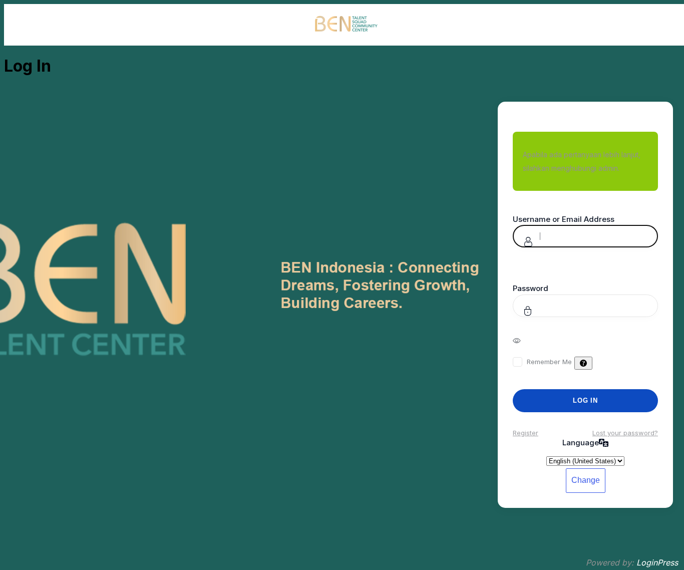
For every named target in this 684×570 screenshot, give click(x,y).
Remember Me (549, 362)
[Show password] (523, 340)
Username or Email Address (563, 219)
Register (525, 433)
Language (580, 442)
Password (530, 288)
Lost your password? (625, 433)
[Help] (583, 363)
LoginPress (657, 562)
